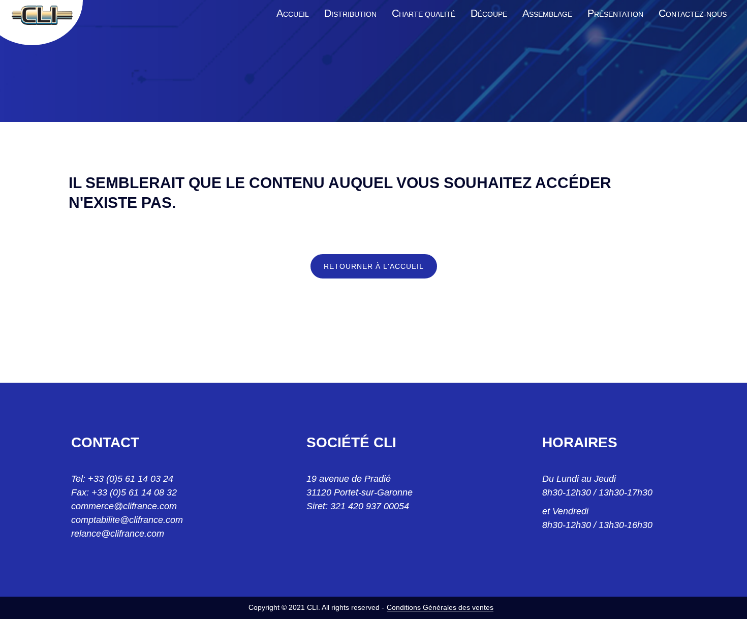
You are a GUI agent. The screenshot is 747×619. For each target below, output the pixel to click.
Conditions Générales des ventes (440, 607)
